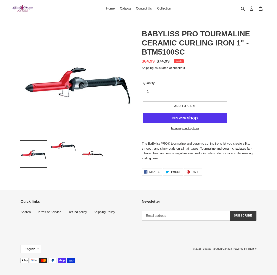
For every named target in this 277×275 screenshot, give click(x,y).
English (30, 249)
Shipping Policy (104, 212)
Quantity (149, 83)
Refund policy (77, 212)
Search (26, 212)
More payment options (185, 128)
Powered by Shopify (244, 248)
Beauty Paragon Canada (217, 248)
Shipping (148, 68)
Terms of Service (49, 212)
